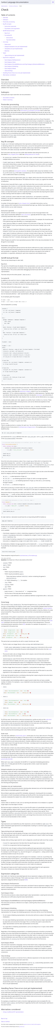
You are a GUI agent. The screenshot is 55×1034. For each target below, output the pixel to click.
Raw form (7, 33)
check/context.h (47, 608)
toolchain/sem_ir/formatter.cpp (28, 555)
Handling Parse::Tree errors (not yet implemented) (16, 73)
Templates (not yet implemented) (13, 48)
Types (4, 53)
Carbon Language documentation (15, 2)
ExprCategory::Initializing (11, 66)
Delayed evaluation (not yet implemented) (16, 46)
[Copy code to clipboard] (52, 308)
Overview (5, 17)
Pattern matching (7, 100)
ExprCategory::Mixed (10, 68)
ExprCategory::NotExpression (12, 60)
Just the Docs (21, 1026)
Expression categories (9, 57)
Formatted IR (8, 35)
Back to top (4, 1018)
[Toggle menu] (53, 2)
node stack (49, 719)
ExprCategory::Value (10, 62)
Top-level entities (10, 40)
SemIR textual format (8, 30)
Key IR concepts (7, 24)
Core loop (5, 42)
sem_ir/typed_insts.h (13, 154)
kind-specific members (20, 171)
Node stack (8, 44)
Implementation (4, 6)
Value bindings (9, 70)
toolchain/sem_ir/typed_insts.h (27, 427)
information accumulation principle (30, 110)
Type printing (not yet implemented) (14, 55)
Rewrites (7, 51)
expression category (25, 391)
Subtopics (5, 19)
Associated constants (8, 97)
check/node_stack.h (21, 735)
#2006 (26, 880)
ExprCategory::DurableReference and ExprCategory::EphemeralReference (24, 64)
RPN (24, 624)
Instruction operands (10, 26)
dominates (39, 395)
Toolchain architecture (13, 6)
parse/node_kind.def (6, 759)
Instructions (9, 37)
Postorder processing (9, 22)
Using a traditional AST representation (13, 1012)
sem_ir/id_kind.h (25, 214)
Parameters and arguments (12, 28)
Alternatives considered (9, 75)
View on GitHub (5, 1021)
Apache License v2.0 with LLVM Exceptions (32, 1024)
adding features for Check (32, 154)
